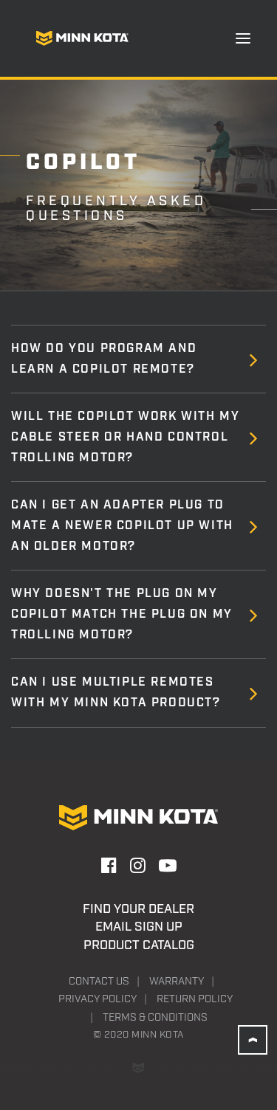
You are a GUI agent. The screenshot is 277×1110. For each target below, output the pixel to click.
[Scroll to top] (252, 1040)
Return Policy (195, 999)
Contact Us (99, 981)
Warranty (176, 981)
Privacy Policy (97, 999)
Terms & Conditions (155, 1017)
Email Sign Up (138, 927)
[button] (243, 38)
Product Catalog (138, 945)
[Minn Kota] (82, 38)
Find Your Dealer (138, 909)
